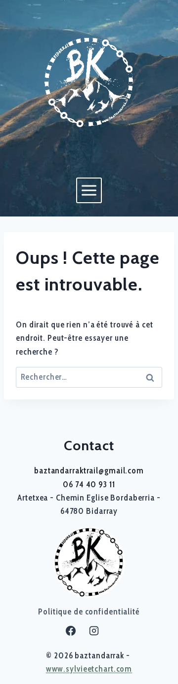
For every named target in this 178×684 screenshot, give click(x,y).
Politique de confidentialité (89, 611)
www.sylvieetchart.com (89, 669)
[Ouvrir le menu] (88, 190)
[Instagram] (94, 631)
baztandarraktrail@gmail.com (89, 470)
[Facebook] (71, 631)
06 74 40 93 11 (89, 484)
